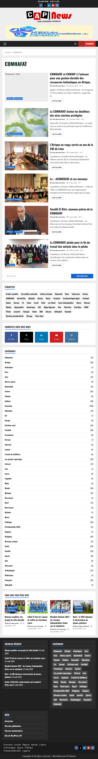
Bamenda (58, 294)
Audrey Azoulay (46, 294)
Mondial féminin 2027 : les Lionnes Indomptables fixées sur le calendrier (60, 621)
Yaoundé (68, 311)
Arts (6, 372)
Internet (8, 444)
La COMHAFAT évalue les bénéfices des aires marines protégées (26, 122)
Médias (8, 307)
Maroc (78, 302)
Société (8, 551)
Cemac (85, 294)
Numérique (31, 307)
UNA (41, 311)
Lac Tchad (51, 302)
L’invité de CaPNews (12, 454)
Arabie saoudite (12, 294)
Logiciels (8, 478)
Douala (40, 298)
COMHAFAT (10, 298)
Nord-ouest (9, 507)
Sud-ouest (9, 565)
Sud (6, 560)
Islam (29, 302)
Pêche (8, 311)
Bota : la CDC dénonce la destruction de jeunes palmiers (82, 619)
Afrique (10, 99)
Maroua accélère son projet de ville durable (14, 618)
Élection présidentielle (15, 316)
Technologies (10, 570)
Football (86, 298)
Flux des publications (13, 726)
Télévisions (9, 575)
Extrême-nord (10, 425)
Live (6, 468)
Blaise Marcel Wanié (82, 626)
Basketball (9, 386)
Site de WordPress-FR (13, 735)
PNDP (86, 307)
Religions (8, 536)
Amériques (9, 367)
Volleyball (58, 311)
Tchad (34, 311)
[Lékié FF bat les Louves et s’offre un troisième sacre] (37, 607)
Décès (48, 298)
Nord (6, 502)
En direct (90, 43)
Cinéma (8, 396)
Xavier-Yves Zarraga (36, 626)
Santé (7, 546)
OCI (39, 307)
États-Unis (39, 316)
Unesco (48, 311)
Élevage (29, 316)
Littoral (8, 464)
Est (6, 415)
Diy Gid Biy (21, 298)
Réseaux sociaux (11, 541)
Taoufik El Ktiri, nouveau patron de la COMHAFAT (26, 220)
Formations (9, 435)
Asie (6, 377)
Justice (7, 449)
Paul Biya (77, 307)
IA (23, 302)
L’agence (26, 750)
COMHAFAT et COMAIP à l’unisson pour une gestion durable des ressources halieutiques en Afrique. (26, 87)
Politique (8, 522)
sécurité (17, 311)
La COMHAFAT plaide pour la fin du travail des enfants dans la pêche (26, 253)
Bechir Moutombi (13, 623)
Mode (7, 483)
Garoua (16, 302)
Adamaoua (9, 357)
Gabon (8, 302)
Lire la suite (57, 101)
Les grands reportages (13, 459)
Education (8, 410)
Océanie (8, 512)
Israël (36, 302)
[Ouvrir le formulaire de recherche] (75, 43)
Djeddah (31, 298)
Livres (7, 473)
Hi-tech (8, 439)
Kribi (43, 302)
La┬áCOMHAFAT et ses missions (26, 188)
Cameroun (76, 294)
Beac (67, 294)
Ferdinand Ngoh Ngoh (71, 298)
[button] (5, 43)
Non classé (9, 498)
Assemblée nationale (29, 294)
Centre (7, 391)
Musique (8, 493)
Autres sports (10, 381)
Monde (7, 488)
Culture (8, 401)
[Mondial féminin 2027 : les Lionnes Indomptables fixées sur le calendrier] (60, 607)
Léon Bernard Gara (58, 86)
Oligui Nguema (49, 307)
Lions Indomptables (66, 302)
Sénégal (26, 311)
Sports (7, 556)
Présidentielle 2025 (12, 526)
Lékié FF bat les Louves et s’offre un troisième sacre (37, 619)
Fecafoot (56, 298)
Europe (7, 420)
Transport (8, 580)
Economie (18, 99)
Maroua (87, 302)
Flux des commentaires (14, 730)
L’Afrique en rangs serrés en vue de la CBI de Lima (26, 155)
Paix (59, 307)
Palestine (67, 307)
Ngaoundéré (19, 307)
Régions (8, 531)
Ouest (7, 517)
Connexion (9, 721)
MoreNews (57, 756)
